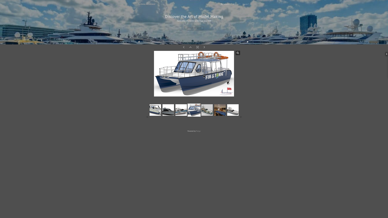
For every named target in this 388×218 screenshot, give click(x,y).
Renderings (167, 41)
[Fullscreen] (197, 47)
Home (139, 41)
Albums (226, 4)
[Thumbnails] (190, 47)
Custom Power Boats (151, 41)
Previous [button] (147, 117)
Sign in (245, 4)
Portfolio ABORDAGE (146, 4)
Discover (236, 4)
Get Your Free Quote (194, 28)
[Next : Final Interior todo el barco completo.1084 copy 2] (204, 47)
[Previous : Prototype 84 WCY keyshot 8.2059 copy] (183, 47)
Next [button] (241, 117)
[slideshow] (247, 41)
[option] (155, 116)
